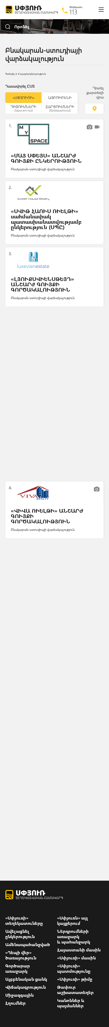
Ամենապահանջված (27, 944)
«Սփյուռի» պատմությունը (73, 968)
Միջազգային (19, 995)
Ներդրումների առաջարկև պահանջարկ (73, 937)
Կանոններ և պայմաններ (70, 1003)
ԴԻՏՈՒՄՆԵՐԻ (23, 108)
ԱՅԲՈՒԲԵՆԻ (59, 97)
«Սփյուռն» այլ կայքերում (72, 920)
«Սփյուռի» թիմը (74, 979)
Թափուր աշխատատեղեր (75, 989)
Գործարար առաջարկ (17, 968)
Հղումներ (15, 1003)
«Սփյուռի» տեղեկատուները (24, 920)
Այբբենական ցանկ (26, 979)
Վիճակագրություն (25, 987)
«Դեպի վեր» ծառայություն (20, 955)
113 (73, 11)
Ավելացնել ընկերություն (20, 934)
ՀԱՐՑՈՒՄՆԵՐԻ (60, 108)
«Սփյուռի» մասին (76, 957)
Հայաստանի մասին (79, 950)
